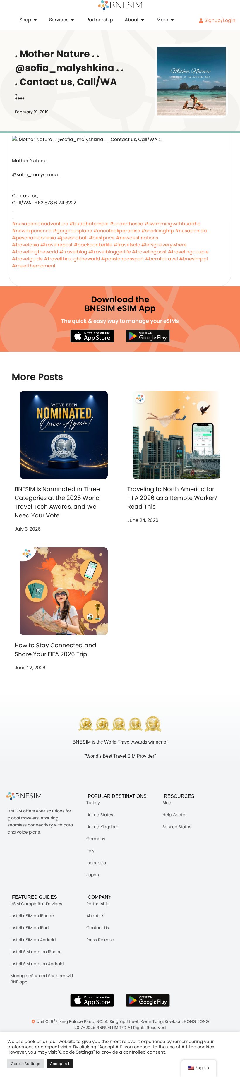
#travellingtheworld (35, 251)
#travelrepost (56, 244)
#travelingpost (149, 251)
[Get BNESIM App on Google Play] (148, 1000)
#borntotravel (161, 258)
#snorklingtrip (157, 230)
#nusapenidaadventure (40, 223)
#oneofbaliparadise (116, 230)
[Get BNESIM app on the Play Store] (148, 336)
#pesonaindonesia (34, 237)
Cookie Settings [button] (25, 1063)
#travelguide (27, 258)
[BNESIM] (28, 796)
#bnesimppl (193, 258)
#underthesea (126, 223)
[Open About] (142, 19)
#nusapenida (191, 230)
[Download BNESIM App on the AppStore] (92, 1000)
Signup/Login (219, 20)
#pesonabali (72, 237)
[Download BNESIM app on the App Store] (92, 336)
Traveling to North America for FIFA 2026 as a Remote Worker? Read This (172, 498)
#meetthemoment (34, 266)
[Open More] (172, 19)
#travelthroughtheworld (72, 258)
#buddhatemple (89, 223)
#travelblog (73, 251)
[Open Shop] (35, 19)
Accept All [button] (59, 1063)
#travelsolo (127, 244)
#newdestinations (137, 237)
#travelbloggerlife (109, 251)
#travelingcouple (188, 251)
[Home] (120, 5)
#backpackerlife (93, 244)
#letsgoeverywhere (164, 244)
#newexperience (32, 230)
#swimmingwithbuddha (173, 223)
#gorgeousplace (72, 230)
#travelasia (25, 244)
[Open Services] (72, 19)
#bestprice (102, 237)
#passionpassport (122, 258)
